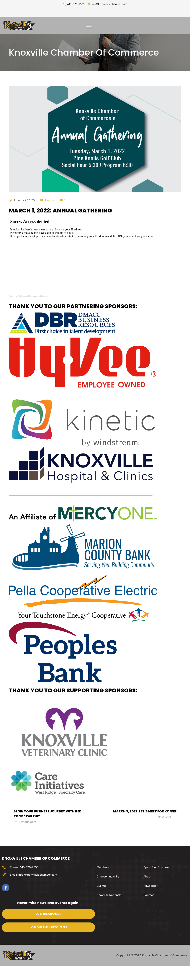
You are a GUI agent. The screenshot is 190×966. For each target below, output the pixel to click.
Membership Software (37, 296)
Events (49, 200)
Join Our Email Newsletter (48, 927)
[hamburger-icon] (89, 25)
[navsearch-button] (100, 25)
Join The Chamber (48, 913)
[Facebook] (5, 887)
